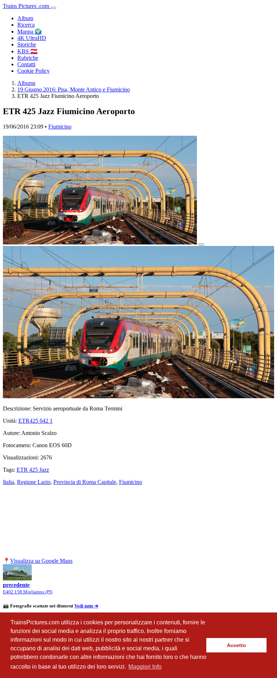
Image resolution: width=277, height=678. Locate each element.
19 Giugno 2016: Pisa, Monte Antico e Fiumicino (73, 89)
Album (25, 18)
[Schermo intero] (201, 244)
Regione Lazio (33, 482)
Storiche (26, 44)
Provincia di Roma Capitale (84, 482)
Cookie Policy (33, 71)
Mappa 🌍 (29, 31)
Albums (26, 83)
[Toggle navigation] (53, 8)
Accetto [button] (236, 645)
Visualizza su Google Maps (41, 561)
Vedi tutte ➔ (86, 606)
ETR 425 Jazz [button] (33, 470)
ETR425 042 (35, 421)
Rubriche (27, 58)
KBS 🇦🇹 (27, 51)
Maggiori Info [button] (145, 667)
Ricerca (26, 25)
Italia (8, 482)
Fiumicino (59, 127)
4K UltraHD (31, 38)
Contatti (26, 64)
